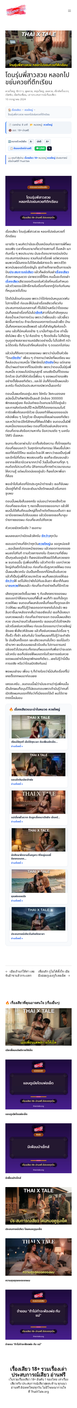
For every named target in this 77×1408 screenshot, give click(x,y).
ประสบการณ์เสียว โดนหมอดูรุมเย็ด (23, 1229)
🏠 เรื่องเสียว (14, 110)
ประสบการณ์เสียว (21, 272)
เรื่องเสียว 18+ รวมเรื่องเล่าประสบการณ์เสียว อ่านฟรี (38, 1371)
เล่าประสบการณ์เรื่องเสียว (42, 94)
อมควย (49, 91)
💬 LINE (40, 148)
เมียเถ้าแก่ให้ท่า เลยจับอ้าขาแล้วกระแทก (20, 973)
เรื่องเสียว (11, 231)
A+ (47, 141)
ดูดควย (29, 91)
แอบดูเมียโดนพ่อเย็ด (16, 1114)
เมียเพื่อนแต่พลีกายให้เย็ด (19, 1050)
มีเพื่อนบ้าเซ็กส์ (13, 1177)
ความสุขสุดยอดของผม (17, 1280)
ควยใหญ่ (10, 91)
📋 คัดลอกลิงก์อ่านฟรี (21, 148)
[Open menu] (69, 11)
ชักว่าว (20, 91)
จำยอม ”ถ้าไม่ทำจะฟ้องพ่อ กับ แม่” (23, 1344)
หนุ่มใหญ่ (39, 91)
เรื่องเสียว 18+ (31, 158)
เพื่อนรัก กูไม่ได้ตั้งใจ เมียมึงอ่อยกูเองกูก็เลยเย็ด (53, 973)
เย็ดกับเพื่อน (20, 94)
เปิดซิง (9, 94)
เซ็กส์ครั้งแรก (61, 91)
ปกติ (39, 141)
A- (31, 141)
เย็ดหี (38, 312)
